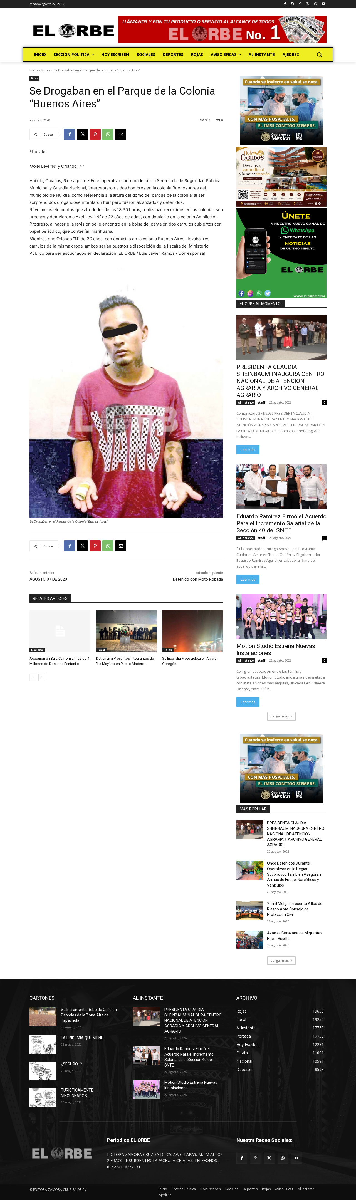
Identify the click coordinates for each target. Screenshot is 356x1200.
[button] (319, 54)
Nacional (37, 650)
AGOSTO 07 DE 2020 (48, 579)
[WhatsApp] (315, 4)
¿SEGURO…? (71, 1064)
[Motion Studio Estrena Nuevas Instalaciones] (281, 616)
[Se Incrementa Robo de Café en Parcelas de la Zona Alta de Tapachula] (42, 1016)
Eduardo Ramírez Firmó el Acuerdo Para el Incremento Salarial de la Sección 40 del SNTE (281, 523)
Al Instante (246, 402)
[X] (308, 4)
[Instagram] (292, 4)
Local (101, 650)
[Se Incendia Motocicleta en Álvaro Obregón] (192, 631)
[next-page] (41, 677)
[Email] (120, 134)
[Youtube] (323, 4)
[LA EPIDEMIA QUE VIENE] (42, 1044)
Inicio (33, 70)
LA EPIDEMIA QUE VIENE (82, 1038)
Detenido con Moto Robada (198, 579)
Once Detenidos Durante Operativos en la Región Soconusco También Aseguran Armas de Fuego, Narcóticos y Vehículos (294, 874)
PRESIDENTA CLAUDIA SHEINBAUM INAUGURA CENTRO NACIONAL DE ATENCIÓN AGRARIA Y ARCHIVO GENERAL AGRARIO (280, 381)
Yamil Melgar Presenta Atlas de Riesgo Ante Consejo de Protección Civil (294, 909)
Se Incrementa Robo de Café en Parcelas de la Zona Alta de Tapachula (89, 1015)
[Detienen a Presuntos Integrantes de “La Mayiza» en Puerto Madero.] (126, 631)
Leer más (248, 450)
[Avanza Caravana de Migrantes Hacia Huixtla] (249, 940)
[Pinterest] (300, 4)
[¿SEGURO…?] (42, 1071)
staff (261, 402)
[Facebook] (284, 4)
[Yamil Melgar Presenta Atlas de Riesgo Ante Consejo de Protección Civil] (249, 910)
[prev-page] (32, 677)
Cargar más (279, 716)
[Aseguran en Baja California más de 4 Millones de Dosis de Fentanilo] (59, 631)
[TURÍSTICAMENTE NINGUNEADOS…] (42, 1097)
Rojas (45, 70)
